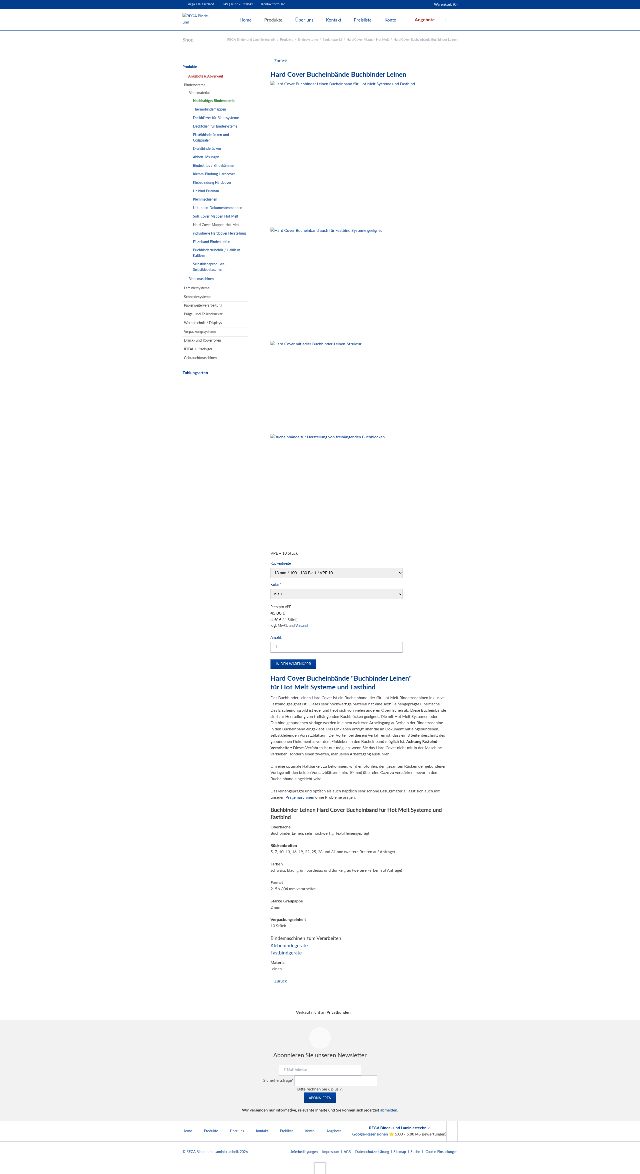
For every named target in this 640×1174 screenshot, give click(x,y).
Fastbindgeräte (286, 953)
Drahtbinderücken (207, 149)
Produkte (286, 40)
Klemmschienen (205, 199)
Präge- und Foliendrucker (203, 314)
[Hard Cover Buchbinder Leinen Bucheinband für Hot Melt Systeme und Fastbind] (342, 153)
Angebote (333, 1131)
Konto (309, 1131)
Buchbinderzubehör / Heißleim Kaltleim (216, 253)
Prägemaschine (299, 797)
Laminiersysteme (197, 288)
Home (187, 1131)
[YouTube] (451, 1131)
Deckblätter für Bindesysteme (216, 118)
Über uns (237, 1131)
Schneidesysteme (197, 297)
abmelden (388, 1110)
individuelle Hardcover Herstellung (219, 233)
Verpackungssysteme (200, 332)
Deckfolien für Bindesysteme (215, 126)
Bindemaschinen (201, 279)
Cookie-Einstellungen (442, 1152)
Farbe (278, 585)
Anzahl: (276, 637)
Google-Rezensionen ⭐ (373, 1134)
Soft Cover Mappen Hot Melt (215, 216)
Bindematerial (332, 40)
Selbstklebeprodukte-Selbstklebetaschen (209, 267)
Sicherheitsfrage (278, 1080)
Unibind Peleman (206, 191)
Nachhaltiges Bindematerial (214, 101)
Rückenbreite (281, 563)
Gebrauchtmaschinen (200, 358)
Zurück (280, 61)
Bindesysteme (308, 40)
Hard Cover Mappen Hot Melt (367, 40)
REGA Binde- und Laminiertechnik (251, 40)
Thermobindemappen (209, 109)
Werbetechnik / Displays (203, 323)
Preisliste (286, 1131)
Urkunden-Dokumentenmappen (217, 208)
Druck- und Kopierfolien (202, 340)
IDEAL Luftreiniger (198, 349)
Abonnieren (320, 1098)
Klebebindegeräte (289, 945)
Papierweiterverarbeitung (203, 305)
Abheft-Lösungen (206, 157)
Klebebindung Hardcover (212, 183)
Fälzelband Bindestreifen (211, 242)
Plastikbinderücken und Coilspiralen (211, 137)
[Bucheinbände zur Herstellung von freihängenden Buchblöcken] (327, 491)
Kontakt (262, 1131)
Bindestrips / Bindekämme (213, 166)
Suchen (452, 20)
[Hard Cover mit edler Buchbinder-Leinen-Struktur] (316, 386)
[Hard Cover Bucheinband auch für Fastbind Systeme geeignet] (326, 283)
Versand (302, 626)
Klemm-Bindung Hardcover (214, 174)
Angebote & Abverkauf (205, 76)
